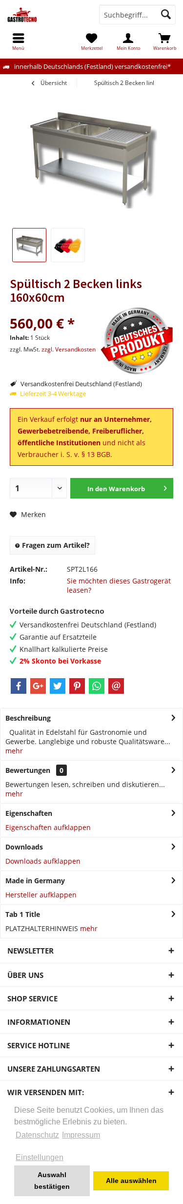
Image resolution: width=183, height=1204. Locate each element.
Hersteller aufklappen (41, 894)
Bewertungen (27, 770)
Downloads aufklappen (43, 861)
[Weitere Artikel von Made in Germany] (136, 341)
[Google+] (38, 686)
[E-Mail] (116, 686)
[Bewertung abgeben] (54, 310)
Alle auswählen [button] (131, 1180)
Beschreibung (28, 718)
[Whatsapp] (96, 686)
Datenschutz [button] (37, 1135)
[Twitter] (57, 686)
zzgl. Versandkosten (68, 349)
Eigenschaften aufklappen (48, 827)
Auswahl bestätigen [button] (52, 1180)
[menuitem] (164, 41)
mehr (14, 750)
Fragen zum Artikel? (55, 545)
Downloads (24, 846)
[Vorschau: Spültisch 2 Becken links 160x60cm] (68, 245)
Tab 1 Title (22, 914)
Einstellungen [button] (39, 1157)
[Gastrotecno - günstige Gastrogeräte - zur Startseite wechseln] (45, 14)
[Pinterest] (77, 686)
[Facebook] (18, 686)
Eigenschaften (28, 813)
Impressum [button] (81, 1135)
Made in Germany (35, 880)
